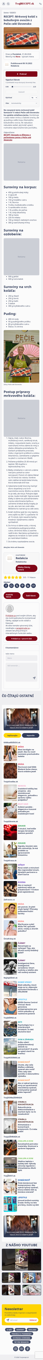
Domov (6, 12)
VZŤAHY (21, 865)
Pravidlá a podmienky (21, 1334)
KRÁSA (21, 764)
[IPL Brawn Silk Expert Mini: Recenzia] (32, 1290)
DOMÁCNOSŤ (24, 1062)
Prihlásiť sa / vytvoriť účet (21, 639)
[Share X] (17, 585)
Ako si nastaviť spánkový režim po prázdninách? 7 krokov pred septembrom (28, 888)
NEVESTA (22, 786)
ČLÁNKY (21, 943)
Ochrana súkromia (21, 1338)
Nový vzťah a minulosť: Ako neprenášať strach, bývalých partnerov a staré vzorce (28, 871)
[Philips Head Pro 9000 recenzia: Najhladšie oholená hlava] (32, 1278)
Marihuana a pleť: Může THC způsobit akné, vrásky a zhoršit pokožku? (28, 927)
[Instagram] (15, 1348)
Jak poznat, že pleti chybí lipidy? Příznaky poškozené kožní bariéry (28, 910)
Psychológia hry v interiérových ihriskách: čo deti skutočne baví (26, 1028)
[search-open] (8, 4)
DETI (20, 1022)
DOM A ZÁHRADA (25, 1039)
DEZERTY (13, 12)
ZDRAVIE (22, 826)
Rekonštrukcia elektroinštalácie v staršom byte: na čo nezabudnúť (27, 1110)
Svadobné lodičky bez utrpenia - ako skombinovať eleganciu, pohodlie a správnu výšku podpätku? (27, 794)
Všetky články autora (24, 568)
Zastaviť (21, 92)
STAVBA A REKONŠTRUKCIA (25, 1103)
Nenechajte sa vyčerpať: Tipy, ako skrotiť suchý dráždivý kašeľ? (28, 949)
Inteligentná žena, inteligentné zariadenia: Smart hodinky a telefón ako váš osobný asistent (28, 967)
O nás (9, 1330)
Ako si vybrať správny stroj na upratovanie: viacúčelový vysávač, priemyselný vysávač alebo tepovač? (28, 1087)
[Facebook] (27, 1348)
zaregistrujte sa (23, 628)
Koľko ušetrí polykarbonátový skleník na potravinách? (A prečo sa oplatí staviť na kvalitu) (28, 1048)
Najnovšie (31, 735)
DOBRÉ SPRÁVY (25, 982)
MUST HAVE (23, 804)
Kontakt (20, 1330)
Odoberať (33, 1320)
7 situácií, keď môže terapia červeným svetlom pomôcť (27, 831)
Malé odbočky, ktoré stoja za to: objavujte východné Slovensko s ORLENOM (28, 988)
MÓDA (21, 747)
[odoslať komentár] (34, 678)
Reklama (32, 1330)
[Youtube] (21, 1348)
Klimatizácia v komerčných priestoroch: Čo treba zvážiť (27, 1128)
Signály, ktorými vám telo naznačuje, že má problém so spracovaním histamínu (28, 850)
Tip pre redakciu (21, 1342)
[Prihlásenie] (4, 4)
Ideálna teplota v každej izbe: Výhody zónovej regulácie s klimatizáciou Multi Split (27, 1165)
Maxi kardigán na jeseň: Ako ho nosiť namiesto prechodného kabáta (28, 752)
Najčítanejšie (12, 735)
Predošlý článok (9, 596)
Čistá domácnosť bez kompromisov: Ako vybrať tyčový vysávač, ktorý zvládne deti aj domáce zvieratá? (28, 1187)
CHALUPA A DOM (25, 1141)
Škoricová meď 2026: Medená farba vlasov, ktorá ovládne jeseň (27, 769)
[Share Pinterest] (22, 585)
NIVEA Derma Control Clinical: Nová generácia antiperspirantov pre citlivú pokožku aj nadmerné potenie (27, 1008)
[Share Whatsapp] (11, 585)
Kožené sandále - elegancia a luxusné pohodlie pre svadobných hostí (27, 810)
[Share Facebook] (6, 585)
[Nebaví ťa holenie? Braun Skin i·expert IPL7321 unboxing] (11, 1290)
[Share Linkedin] (28, 585)
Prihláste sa (11, 615)
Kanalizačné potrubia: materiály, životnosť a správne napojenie (28, 1146)
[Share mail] (33, 585)
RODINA (21, 882)
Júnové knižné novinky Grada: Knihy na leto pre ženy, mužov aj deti (28, 1202)
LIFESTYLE (22, 999)
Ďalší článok (31, 596)
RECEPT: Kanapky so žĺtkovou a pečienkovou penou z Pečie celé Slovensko (17, 137)
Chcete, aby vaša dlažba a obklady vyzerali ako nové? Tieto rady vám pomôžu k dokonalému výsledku (28, 1070)
